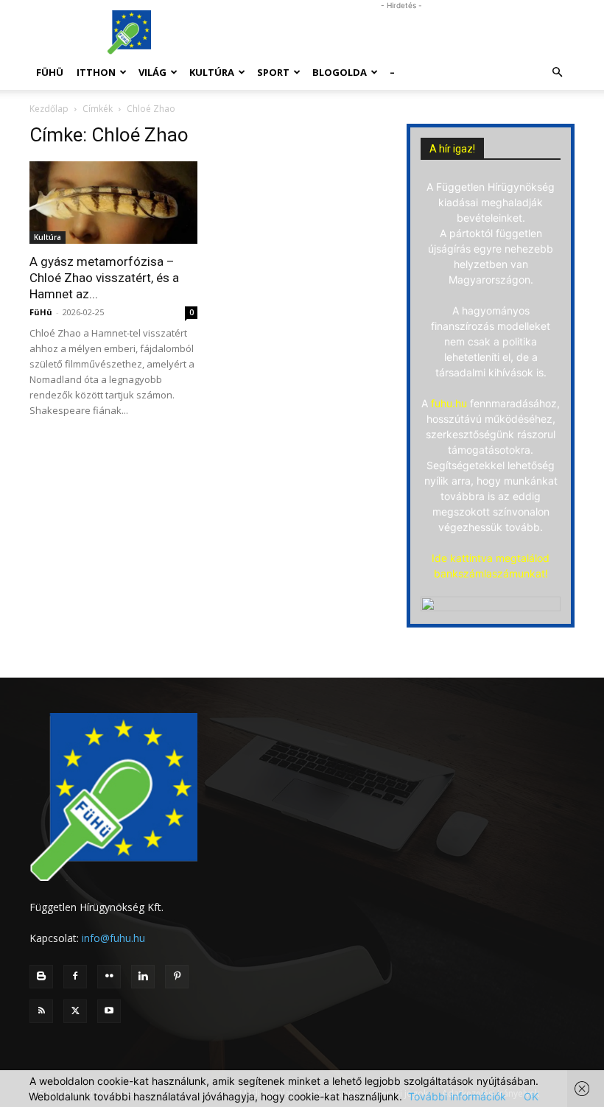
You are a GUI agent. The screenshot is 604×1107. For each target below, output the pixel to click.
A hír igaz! (452, 149)
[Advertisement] (401, 32)
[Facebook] (75, 976)
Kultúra (211, 72)
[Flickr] (109, 976)
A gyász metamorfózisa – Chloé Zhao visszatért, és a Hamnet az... (104, 277)
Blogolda (339, 72)
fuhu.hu (449, 403)
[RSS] (41, 1011)
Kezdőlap (49, 108)
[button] (557, 73)
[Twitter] (75, 1011)
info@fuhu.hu (113, 938)
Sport (273, 72)
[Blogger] (41, 976)
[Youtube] (109, 1011)
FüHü (49, 72)
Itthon (96, 72)
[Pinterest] (177, 976)
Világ (152, 72)
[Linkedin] (143, 976)
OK (531, 1096)
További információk (457, 1096)
